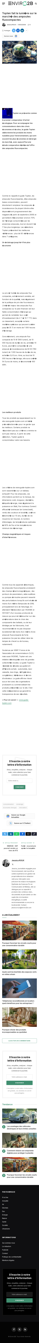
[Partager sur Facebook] (18, 30)
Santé (4, 1222)
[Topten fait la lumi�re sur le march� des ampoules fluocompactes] (19, 52)
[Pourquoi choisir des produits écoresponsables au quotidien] (19, 1017)
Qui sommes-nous (8, 1243)
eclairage (19, 804)
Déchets (5, 1208)
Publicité (5, 1250)
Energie (5, 1215)
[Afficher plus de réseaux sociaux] (26, 30)
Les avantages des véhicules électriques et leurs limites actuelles (21, 1127)
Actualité (5, 1201)
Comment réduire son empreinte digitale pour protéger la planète (20, 1151)
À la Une (5, 1197)
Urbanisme (6, 1229)
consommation (8, 804)
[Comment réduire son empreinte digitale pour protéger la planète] (19, 1140)
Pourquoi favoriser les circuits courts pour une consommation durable (19, 944)
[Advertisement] (19, 87)
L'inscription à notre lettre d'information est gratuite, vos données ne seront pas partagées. (19, 1091)
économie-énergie (9, 807)
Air (3, 1204)
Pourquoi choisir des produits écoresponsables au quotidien (14, 1031)
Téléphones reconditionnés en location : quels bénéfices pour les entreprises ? (18, 1002)
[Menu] (3, 3)
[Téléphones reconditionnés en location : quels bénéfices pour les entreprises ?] (19, 988)
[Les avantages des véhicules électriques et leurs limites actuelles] (19, 1116)
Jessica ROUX (11, 24)
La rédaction (6, 1246)
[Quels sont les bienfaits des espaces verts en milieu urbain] (19, 959)
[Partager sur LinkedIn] (22, 30)
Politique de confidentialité (11, 1257)
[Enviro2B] (20, 3)
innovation (23, 807)
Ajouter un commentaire (19, 1041)
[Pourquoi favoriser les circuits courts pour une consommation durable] (19, 930)
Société (5, 1225)
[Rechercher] (36, 3)
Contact (5, 1253)
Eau (3, 1211)
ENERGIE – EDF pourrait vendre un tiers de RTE (11, 848)
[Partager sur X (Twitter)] (14, 30)
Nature (4, 1218)
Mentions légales (8, 1260)
